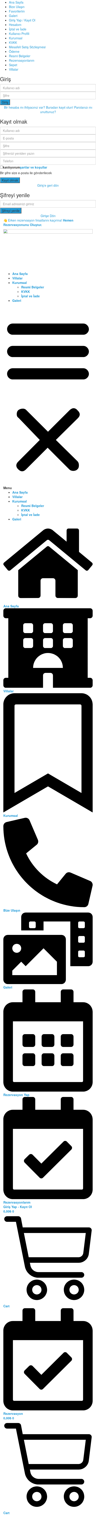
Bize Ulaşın (17, 6)
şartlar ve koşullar (33, 167)
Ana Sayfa (16, 2)
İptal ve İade (17, 29)
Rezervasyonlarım (21, 60)
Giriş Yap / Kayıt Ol (22, 20)
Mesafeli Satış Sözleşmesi (27, 47)
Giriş (5, 102)
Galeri (13, 15)
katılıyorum (25, 167)
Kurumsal (15, 38)
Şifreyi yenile (11, 210)
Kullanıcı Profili (19, 33)
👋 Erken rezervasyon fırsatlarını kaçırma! (38, 222)
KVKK (13, 42)
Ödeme (14, 51)
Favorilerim (17, 11)
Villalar (13, 69)
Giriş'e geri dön (48, 185)
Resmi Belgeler (19, 56)
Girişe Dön (48, 215)
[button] (48, 397)
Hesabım (15, 24)
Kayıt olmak (10, 180)
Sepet (13, 65)
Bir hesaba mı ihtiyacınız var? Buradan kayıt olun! (38, 107)
